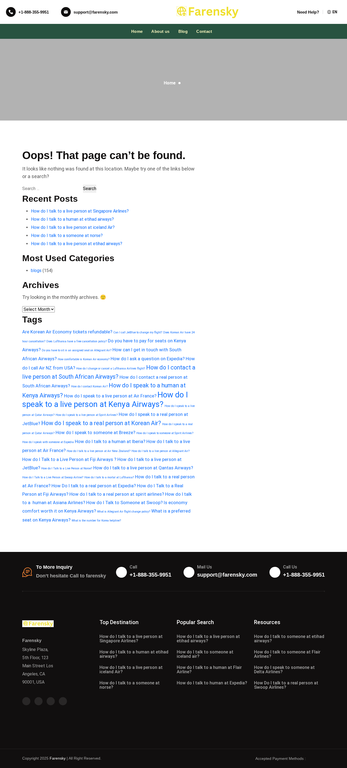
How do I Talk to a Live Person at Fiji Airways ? (69, 459)
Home (137, 31)
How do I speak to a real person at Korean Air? (101, 423)
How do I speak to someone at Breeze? (95, 432)
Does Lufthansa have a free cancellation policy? (76, 341)
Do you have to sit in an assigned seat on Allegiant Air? (76, 350)
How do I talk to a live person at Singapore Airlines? (80, 211)
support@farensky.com (95, 12)
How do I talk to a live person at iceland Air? (73, 227)
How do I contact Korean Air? (89, 386)
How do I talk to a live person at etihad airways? (76, 243)
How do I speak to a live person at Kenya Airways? (105, 399)
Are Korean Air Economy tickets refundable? (67, 331)
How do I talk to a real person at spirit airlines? (116, 494)
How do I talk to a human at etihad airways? (72, 219)
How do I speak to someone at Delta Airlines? (284, 669)
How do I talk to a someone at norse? (67, 235)
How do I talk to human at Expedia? (212, 682)
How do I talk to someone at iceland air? (205, 654)
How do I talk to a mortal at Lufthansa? (109, 477)
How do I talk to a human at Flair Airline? (209, 669)
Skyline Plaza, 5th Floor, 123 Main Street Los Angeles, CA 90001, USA (37, 666)
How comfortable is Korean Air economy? (84, 359)
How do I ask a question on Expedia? (148, 358)
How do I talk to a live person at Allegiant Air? (160, 451)
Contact (204, 31)
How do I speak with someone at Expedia (48, 442)
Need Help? (308, 12)
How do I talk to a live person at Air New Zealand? (98, 451)
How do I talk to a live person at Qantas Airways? (143, 467)
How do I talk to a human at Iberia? (110, 441)
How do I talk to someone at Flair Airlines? (287, 654)
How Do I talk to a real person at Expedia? (94, 485)
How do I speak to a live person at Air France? (110, 396)
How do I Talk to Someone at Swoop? (124, 502)
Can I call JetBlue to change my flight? (137, 332)
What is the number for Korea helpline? (96, 520)
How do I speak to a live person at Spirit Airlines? (87, 415)
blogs (36, 270)
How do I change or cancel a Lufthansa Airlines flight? (110, 368)
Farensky (58, 758)
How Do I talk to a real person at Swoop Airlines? (286, 685)
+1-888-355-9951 (33, 12)
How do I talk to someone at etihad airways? (289, 638)
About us (160, 31)
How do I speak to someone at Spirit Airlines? (164, 433)
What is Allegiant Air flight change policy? (123, 511)
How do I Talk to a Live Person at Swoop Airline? (52, 477)
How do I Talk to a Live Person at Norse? (66, 468)
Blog (183, 31)
